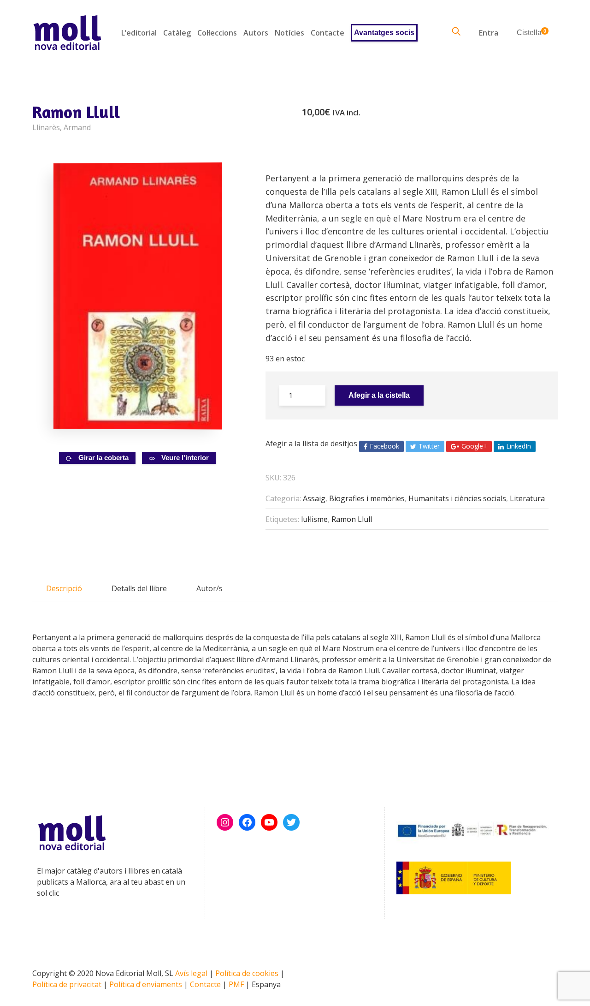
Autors (255, 33)
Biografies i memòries (367, 498)
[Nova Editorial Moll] (67, 32)
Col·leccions (217, 33)
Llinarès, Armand (61, 127)
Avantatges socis (384, 32)
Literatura (527, 498)
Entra (488, 33)
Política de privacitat (66, 984)
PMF (236, 984)
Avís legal (191, 973)
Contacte (327, 33)
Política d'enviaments (145, 984)
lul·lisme (314, 519)
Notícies (289, 33)
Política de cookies (246, 973)
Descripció (64, 588)
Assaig (314, 498)
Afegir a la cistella (379, 395)
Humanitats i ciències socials (457, 498)
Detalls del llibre (139, 588)
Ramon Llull (351, 519)
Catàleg (177, 33)
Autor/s (209, 588)
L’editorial (139, 33)
